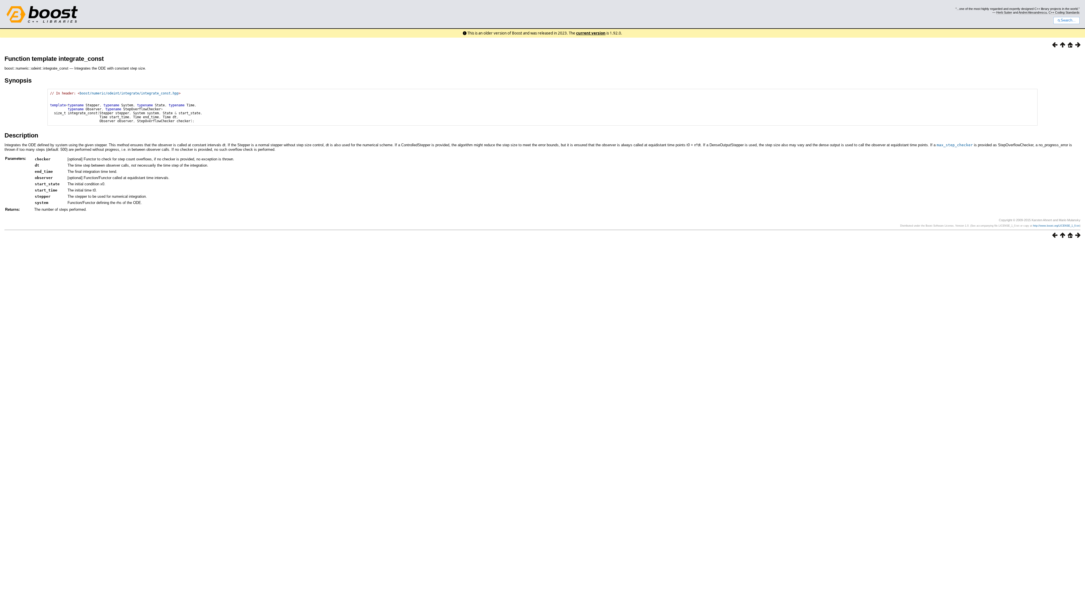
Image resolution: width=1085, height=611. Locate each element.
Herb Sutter (1004, 12)
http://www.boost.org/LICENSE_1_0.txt (1056, 225)
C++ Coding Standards (1064, 12)
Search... (1068, 20)
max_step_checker (955, 145)
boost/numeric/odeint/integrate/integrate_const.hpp (129, 93)
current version (591, 33)
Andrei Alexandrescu (1033, 12)
